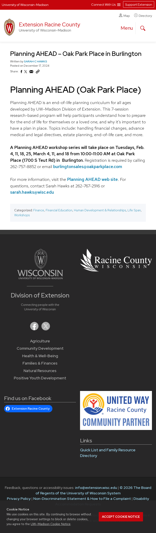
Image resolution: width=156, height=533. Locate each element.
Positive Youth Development (40, 378)
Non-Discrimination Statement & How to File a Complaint (82, 498)
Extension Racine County (49, 24)
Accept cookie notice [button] (121, 517)
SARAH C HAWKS (35, 61)
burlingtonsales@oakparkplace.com (87, 166)
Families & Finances (40, 363)
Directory (145, 16)
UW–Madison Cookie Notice (50, 524)
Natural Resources (40, 370)
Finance (38, 210)
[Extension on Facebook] (34, 329)
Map (127, 16)
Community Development (40, 348)
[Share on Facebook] (21, 73)
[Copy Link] (37, 72)
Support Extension (138, 4)
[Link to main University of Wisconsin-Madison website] (40, 277)
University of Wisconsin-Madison (25, 5)
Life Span (134, 210)
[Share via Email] (31, 73)
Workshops (22, 215)
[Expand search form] (143, 28)
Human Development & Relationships (100, 210)
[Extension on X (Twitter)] (45, 329)
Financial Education (59, 210)
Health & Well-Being (40, 355)
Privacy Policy (19, 498)
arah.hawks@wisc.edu (33, 192)
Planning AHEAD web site (92, 179)
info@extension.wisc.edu (96, 487)
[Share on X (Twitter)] (25, 73)
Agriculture (40, 341)
